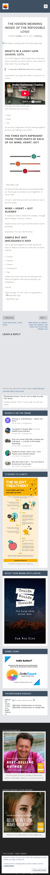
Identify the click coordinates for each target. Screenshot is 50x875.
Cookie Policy (8, 866)
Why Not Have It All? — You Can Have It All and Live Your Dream (28, 463)
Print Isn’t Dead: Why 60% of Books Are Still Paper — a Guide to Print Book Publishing (27, 441)
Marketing (38, 36)
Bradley (19, 36)
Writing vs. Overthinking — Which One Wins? (27, 420)
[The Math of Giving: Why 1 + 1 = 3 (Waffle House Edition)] (8, 430)
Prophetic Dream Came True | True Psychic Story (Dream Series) (26, 452)
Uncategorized (27, 423)
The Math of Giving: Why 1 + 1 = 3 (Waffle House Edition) (25, 430)
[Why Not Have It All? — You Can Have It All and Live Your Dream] (8, 463)
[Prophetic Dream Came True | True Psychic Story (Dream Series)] (8, 453)
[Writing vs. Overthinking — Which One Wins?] (8, 420)
